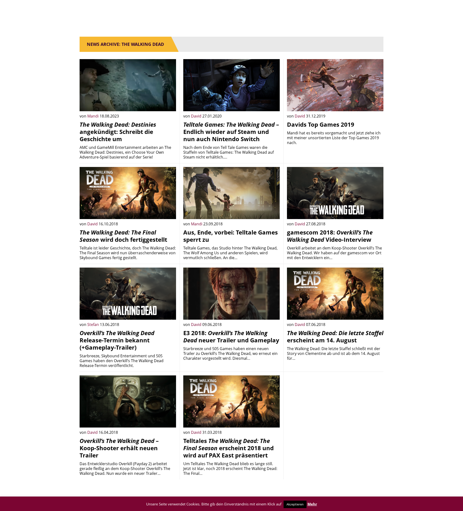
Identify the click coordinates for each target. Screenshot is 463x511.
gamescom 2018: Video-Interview (330, 235)
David (196, 116)
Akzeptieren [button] (295, 504)
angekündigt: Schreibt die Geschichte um (118, 131)
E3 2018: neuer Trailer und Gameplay (231, 336)
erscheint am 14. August (335, 336)
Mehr (312, 504)
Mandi (93, 116)
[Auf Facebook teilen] (169, 104)
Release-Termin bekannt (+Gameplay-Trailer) (117, 340)
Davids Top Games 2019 (320, 124)
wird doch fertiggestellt (123, 235)
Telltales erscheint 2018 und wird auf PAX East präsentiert (228, 448)
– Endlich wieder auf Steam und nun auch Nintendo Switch (231, 131)
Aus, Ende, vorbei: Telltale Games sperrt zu (230, 235)
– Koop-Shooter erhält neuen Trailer (119, 448)
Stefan (93, 324)
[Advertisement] (335, 409)
